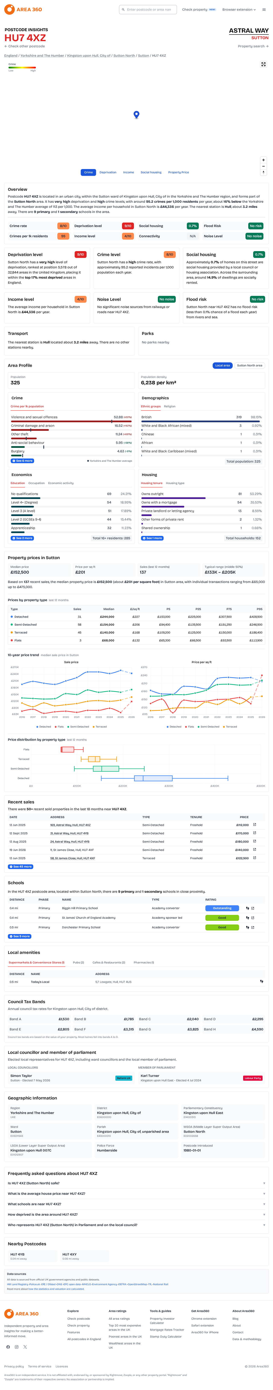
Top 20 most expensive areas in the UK (125, 1328)
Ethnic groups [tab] (151, 406)
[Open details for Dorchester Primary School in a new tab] (252, 927)
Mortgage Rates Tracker (167, 1330)
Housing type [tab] (175, 483)
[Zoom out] (263, 166)
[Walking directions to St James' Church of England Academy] (247, 918)
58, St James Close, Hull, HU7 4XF (72, 858)
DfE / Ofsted (48, 1284)
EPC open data (72, 1284)
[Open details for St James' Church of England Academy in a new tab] (252, 918)
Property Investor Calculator (162, 1321)
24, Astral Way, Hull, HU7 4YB (69, 841)
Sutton (143, 56)
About (236, 1325)
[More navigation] (264, 9)
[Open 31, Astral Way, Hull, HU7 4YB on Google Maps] (254, 833)
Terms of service (39, 1366)
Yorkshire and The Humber (42, 56)
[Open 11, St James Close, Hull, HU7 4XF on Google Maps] (254, 850)
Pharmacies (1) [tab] (144, 962)
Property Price (178, 172)
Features (73, 1332)
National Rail (160, 1284)
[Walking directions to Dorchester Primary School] (247, 927)
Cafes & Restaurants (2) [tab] (109, 962)
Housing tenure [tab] (152, 483)
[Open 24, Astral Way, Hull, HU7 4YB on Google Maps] (254, 842)
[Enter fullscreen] (263, 64)
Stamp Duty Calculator (166, 1336)
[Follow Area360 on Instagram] (16, 1347)
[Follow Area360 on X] (25, 1347)
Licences (62, 1366)
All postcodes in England (84, 1339)
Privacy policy (14, 1366)
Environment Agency (104, 1284)
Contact (237, 1332)
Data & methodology (246, 1339)
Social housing (151, 172)
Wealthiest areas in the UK (125, 1346)
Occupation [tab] (36, 483)
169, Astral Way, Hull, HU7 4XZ (70, 825)
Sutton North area (249, 365)
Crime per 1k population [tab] (27, 406)
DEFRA (122, 1284)
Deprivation (108, 172)
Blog (235, 1319)
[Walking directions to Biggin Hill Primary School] (247, 908)
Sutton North (124, 56)
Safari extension (202, 1325)
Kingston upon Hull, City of (88, 56)
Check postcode (78, 1319)
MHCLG (86, 1284)
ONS (59, 1284)
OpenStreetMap (137, 1284)
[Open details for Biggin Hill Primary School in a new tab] (252, 908)
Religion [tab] (170, 406)
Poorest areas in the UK (125, 1336)
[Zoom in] (263, 160)
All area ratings (119, 1319)
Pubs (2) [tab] (78, 962)
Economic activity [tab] (61, 483)
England (10, 56)
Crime (88, 172)
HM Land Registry (17, 1284)
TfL (150, 1284)
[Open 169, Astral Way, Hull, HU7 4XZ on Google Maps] (254, 825)
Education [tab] (18, 483)
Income (128, 172)
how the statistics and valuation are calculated (56, 1288)
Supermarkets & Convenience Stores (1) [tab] (36, 962)
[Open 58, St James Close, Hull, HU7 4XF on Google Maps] (254, 858)
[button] (136, 115)
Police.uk (34, 1284)
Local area (222, 365)
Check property (78, 1325)
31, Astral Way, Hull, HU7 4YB (69, 833)
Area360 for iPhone (205, 1332)
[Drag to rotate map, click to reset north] (263, 172)
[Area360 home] (23, 9)
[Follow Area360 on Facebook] (8, 1347)
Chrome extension (203, 1319)
